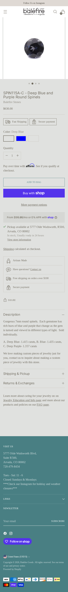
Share (12, 300)
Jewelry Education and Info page (22, 400)
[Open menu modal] (5, 11)
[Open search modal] (55, 11)
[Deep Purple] (33, 138)
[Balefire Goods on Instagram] (11, 534)
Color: (13, 131)
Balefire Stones (12, 102)
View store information (19, 239)
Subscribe (58, 521)
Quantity (8, 148)
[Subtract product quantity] (6, 155)
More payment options (34, 204)
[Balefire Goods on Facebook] (5, 534)
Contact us (35, 269)
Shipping (8, 248)
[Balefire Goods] (34, 12)
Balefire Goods (27, 562)
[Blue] (21, 138)
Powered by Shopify (12, 569)
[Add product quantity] (17, 155)
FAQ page (43, 404)
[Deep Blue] (8, 138)
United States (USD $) (17, 556)
